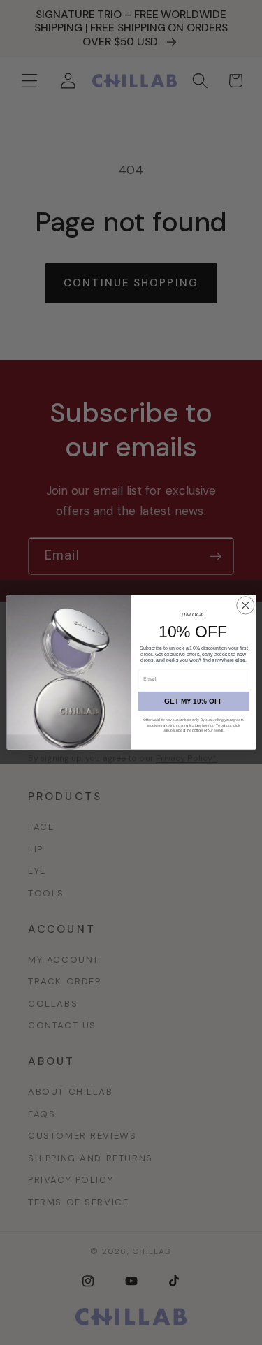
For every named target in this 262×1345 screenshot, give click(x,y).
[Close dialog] (245, 605)
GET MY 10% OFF (193, 701)
